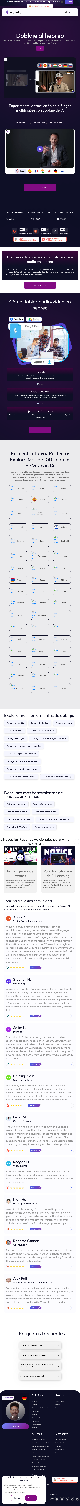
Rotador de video (38, 1463)
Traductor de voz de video (19, 819)
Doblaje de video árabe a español (22, 761)
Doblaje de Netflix (15, 723)
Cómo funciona (60, 1401)
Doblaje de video (64, 723)
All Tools (37, 1433)
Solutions (37, 1395)
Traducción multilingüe (17, 812)
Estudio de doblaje (40, 723)
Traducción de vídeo (42, 804)
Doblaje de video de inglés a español (24, 746)
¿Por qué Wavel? (61, 1439)
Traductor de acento (44, 827)
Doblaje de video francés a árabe (22, 769)
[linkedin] (51, 1498)
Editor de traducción (16, 804)
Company (61, 1433)
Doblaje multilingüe (16, 738)
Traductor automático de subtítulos (54, 819)
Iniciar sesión (59, 1408)
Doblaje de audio (15, 731)
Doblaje (34, 1401)
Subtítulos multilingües (39, 1449)
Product (60, 1395)
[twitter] (56, 1498)
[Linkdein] (60, 1498)
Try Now (69, 1)
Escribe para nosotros (62, 1453)
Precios (57, 1404)
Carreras (58, 1446)
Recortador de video (39, 1466)
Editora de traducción (39, 1453)
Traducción (35, 1421)
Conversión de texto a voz (41, 1408)
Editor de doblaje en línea (42, 731)
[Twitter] (65, 1498)
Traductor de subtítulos (45, 812)
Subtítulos (35, 1404)
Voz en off (35, 1411)
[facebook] (70, 1498)
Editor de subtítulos (38, 1439)
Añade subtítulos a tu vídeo (41, 1443)
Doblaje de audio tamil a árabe (21, 777)
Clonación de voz (38, 1418)
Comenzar (38, 187)
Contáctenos (59, 1449)
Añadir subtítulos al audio (40, 1446)
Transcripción (36, 1424)
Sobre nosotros (60, 1443)
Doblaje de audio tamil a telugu (57, 777)
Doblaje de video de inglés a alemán (49, 738)
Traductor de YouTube (17, 827)
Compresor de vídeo (39, 1459)
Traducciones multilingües (40, 1456)
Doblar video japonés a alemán (21, 754)
